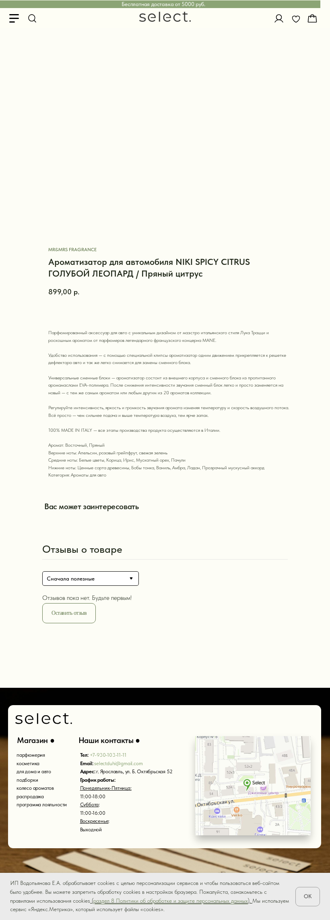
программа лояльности (41, 804)
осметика (29, 763)
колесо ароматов (35, 788)
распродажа (30, 796)
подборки (27, 780)
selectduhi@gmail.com (118, 763)
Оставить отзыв (69, 613)
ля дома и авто (35, 771)
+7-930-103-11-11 (108, 755)
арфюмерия (32, 755)
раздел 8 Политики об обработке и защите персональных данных (170, 900)
